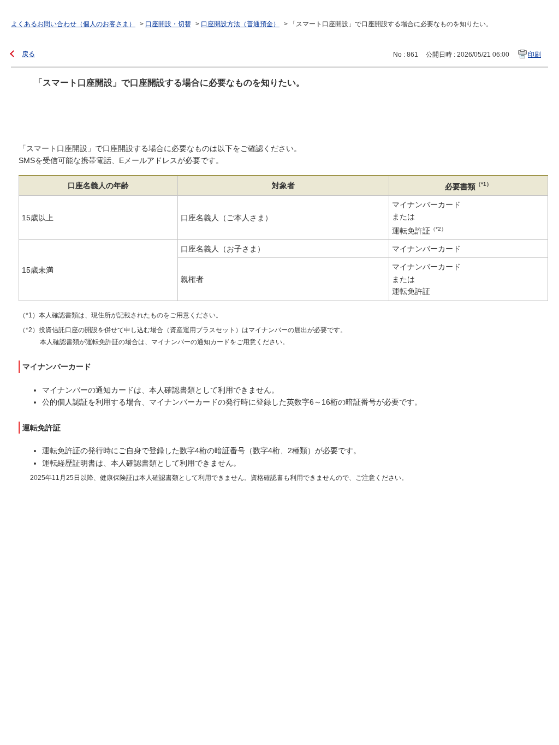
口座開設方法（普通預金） (240, 24)
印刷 (534, 54)
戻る (28, 54)
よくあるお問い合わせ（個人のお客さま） (73, 24)
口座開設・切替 (168, 24)
